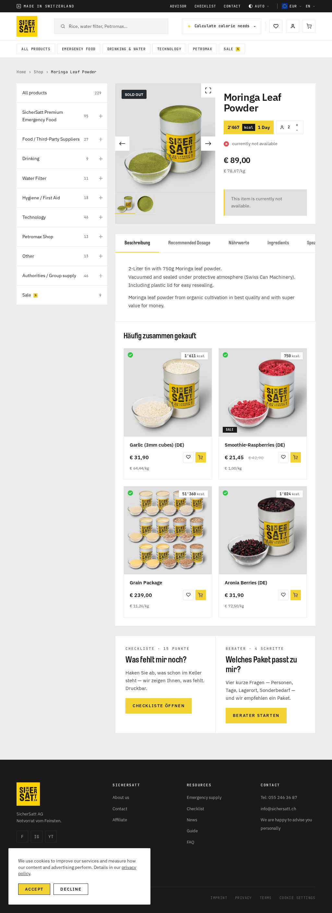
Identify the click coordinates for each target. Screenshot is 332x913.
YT (50, 836)
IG (36, 836)
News (192, 820)
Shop (38, 72)
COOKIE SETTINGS (297, 897)
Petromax (202, 49)
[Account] (292, 26)
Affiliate (120, 820)
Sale (228, 49)
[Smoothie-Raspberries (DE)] (263, 392)
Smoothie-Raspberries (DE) (255, 445)
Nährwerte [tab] (239, 242)
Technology (169, 49)
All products (35, 49)
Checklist (205, 6)
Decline (70, 889)
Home (21, 72)
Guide (192, 831)
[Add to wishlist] (188, 457)
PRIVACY (243, 897)
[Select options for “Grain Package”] (201, 595)
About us (121, 797)
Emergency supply (204, 797)
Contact (232, 6)
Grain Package (146, 582)
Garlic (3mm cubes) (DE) (157, 445)
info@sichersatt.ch (278, 809)
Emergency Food (79, 49)
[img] (130, 354)
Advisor (178, 6)
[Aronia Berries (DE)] (263, 530)
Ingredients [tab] (278, 242)
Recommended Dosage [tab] (189, 242)
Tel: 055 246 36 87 (279, 797)
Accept (34, 889)
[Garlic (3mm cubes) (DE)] (168, 392)
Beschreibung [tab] (137, 242)
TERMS (266, 897)
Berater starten (256, 715)
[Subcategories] (100, 116)
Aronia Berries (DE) (246, 582)
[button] (201, 457)
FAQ (190, 842)
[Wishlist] (275, 26)
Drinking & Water (126, 49)
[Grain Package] (168, 530)
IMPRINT (218, 897)
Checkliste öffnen (158, 705)
